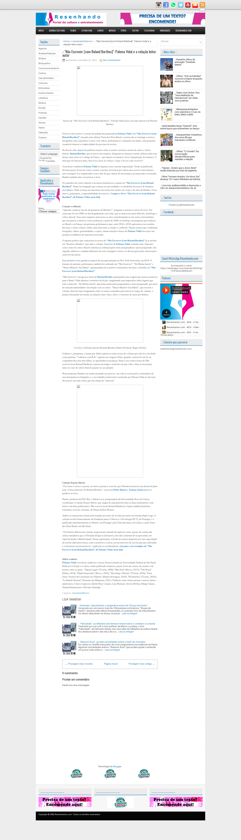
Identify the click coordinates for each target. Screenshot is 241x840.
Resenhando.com (183, 30)
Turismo (42, 137)
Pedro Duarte (120, 489)
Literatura (87, 30)
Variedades (165, 30)
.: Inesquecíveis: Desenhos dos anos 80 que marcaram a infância (188, 137)
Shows (42, 122)
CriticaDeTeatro (46, 78)
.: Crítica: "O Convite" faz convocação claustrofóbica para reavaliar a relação (187, 155)
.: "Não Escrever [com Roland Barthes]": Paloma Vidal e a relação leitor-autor (109, 53)
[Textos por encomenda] (162, 23)
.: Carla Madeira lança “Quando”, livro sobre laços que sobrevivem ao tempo (180, 127)
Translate (50, 161)
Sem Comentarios (111, 60)
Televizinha (149, 30)
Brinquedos (44, 63)
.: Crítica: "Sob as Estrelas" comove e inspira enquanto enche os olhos (188, 79)
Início (41, 30)
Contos (42, 73)
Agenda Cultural (57, 30)
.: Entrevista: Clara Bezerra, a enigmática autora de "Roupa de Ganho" (113, 605)
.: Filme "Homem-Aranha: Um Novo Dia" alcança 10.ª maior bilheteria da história (180, 178)
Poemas (42, 112)
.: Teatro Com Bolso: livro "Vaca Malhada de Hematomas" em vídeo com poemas (187, 96)
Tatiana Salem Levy (139, 489)
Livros (100, 30)
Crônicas (42, 83)
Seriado (42, 117)
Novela (42, 108)
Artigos (42, 58)
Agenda (42, 48)
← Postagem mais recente (79, 663)
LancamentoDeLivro (82, 41)
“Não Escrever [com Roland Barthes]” (126, 240)
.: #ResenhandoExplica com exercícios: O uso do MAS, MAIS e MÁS (188, 112)
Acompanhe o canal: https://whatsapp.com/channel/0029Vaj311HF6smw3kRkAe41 (181, 268)
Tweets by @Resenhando (181, 205)
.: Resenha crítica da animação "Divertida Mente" (185, 62)
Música (112, 30)
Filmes (73, 30)
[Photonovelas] (110, 777)
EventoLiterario (46, 93)
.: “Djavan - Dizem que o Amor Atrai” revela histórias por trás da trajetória (178, 169)
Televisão (43, 132)
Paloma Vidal (124, 133)
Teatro (135, 30)
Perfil (123, 30)
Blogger (117, 766)
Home (66, 41)
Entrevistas (44, 88)
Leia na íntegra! (129, 613)
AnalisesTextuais (47, 53)
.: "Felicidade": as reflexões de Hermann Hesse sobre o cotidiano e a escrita (116, 623)
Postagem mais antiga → (142, 663)
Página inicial (111, 663)
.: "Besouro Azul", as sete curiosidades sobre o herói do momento (112, 642)
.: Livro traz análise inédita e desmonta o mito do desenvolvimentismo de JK (180, 186)
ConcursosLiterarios (48, 68)
